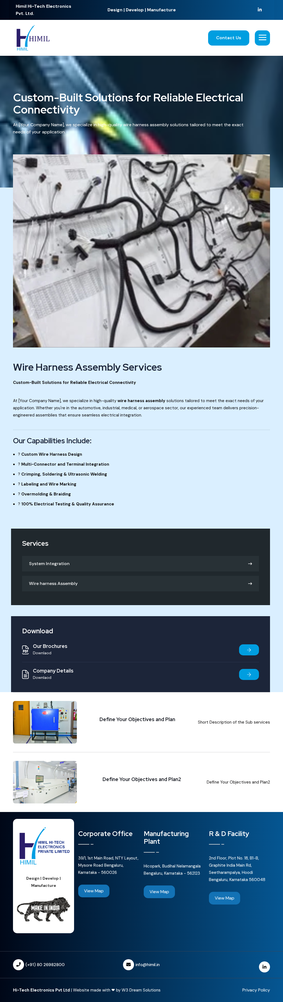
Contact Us (228, 38)
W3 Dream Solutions (141, 990)
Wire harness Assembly (53, 583)
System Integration (49, 563)
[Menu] (262, 38)
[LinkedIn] (260, 10)
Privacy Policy (256, 990)
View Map (94, 891)
